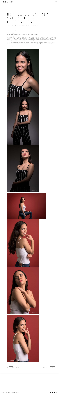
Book (17, 25)
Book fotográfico (23, 25)
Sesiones (35, 25)
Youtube (45, 44)
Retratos (30, 25)
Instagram (31, 44)
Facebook (26, 44)
